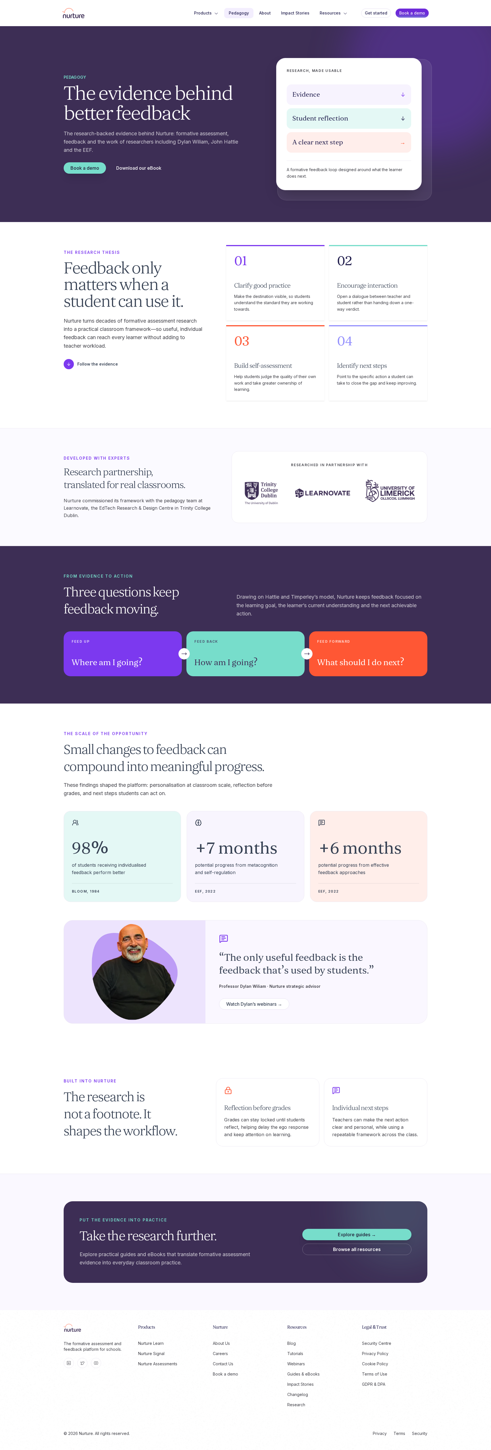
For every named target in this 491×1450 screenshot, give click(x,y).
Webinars (296, 1363)
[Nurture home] (73, 13)
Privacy (380, 1433)
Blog (291, 1343)
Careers (220, 1353)
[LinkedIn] (69, 1363)
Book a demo (412, 13)
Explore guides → (357, 1234)
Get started (376, 13)
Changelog (297, 1394)
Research (296, 1404)
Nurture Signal (151, 1353)
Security (419, 1433)
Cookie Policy (375, 1363)
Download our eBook (138, 168)
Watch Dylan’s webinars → (254, 1004)
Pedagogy (239, 13)
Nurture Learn (151, 1343)
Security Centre (376, 1343)
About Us (221, 1343)
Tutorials (295, 1353)
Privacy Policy (375, 1353)
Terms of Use (374, 1374)
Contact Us (223, 1363)
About (265, 13)
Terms (399, 1433)
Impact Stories (295, 13)
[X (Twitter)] (82, 1363)
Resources (330, 13)
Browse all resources (357, 1249)
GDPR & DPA (373, 1384)
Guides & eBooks (303, 1374)
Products (203, 13)
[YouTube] (96, 1363)
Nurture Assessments (157, 1363)
